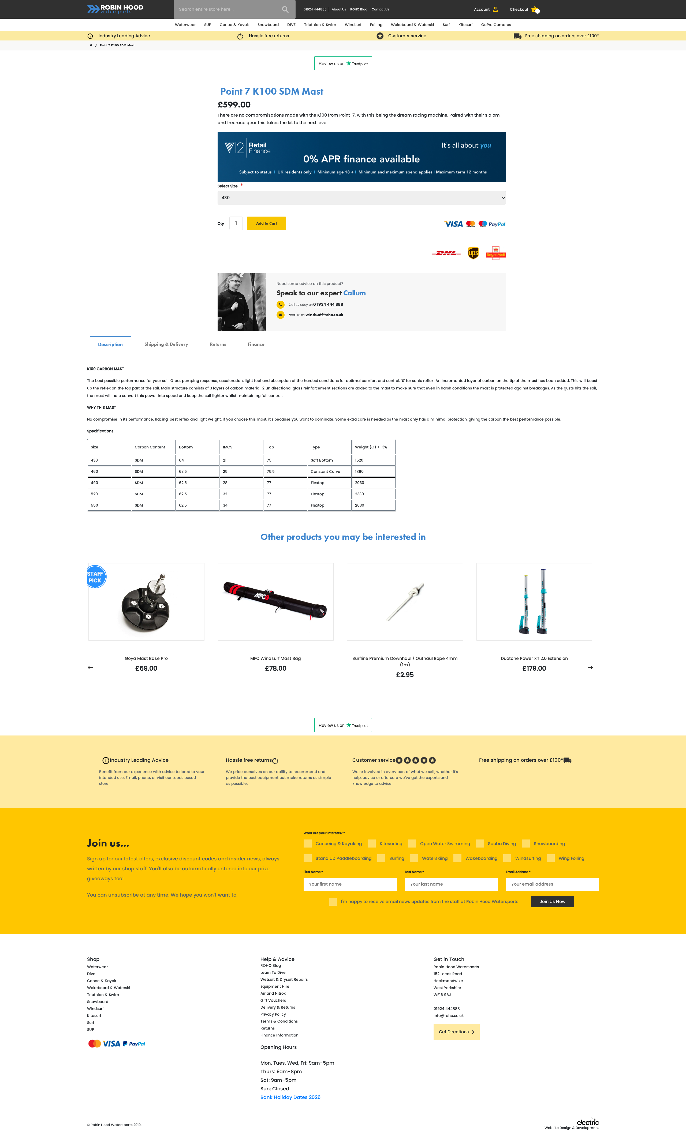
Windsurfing (528, 858)
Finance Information (279, 1035)
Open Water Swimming (445, 844)
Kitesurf (465, 24)
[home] (91, 45)
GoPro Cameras (496, 24)
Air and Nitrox (273, 993)
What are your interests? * (324, 833)
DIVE (291, 24)
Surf (446, 24)
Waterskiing (435, 858)
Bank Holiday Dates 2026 (290, 1097)
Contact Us (380, 9)
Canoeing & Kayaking (339, 844)
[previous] (90, 668)
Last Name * (414, 872)
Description (110, 341)
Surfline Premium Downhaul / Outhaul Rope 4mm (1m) (405, 661)
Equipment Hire (274, 986)
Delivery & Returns (277, 1007)
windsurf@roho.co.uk (324, 314)
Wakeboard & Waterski (412, 24)
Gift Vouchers (273, 1000)
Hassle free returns (269, 36)
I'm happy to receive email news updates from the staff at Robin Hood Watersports (430, 901)
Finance (256, 341)
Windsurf (353, 24)
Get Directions (454, 1032)
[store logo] (115, 9)
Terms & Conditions (279, 1021)
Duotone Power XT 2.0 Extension (534, 658)
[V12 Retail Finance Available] (362, 157)
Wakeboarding (481, 858)
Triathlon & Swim (320, 24)
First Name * (313, 872)
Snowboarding (549, 844)
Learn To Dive (273, 972)
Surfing (396, 858)
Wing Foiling (571, 858)
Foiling (376, 24)
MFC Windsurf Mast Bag (275, 658)
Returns (218, 341)
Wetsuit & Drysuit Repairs (284, 979)
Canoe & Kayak (234, 24)
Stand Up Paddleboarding (344, 858)
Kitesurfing (391, 844)
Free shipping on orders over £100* (562, 36)
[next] (590, 668)
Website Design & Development (572, 1127)
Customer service (407, 36)
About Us (339, 9)
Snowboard (268, 24)
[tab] (110, 345)
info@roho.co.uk (449, 1015)
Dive (91, 973)
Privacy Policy (273, 1014)
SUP (207, 24)
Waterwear (185, 24)
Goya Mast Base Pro (146, 658)
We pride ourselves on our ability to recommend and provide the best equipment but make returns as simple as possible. (278, 777)
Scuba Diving (502, 844)
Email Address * (518, 872)
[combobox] (235, 9)
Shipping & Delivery (166, 341)
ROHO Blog (358, 9)
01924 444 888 (328, 304)
